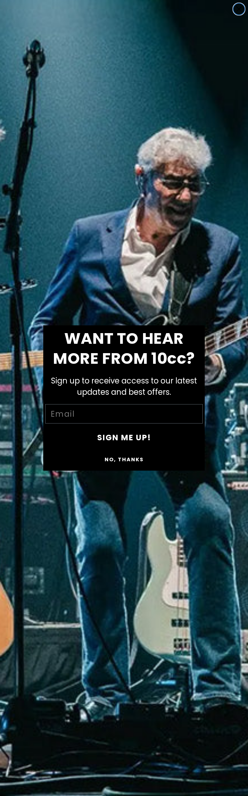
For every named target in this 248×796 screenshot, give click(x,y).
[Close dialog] (239, 9)
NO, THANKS (124, 459)
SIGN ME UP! (124, 437)
